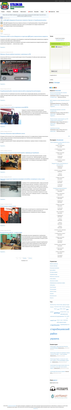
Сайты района (53, 278)
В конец (30, 258)
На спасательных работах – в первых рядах (11, 232)
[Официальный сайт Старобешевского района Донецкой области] (14, 6)
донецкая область (63, 311)
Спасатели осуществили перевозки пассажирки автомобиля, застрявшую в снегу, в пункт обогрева (22, 179)
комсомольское (64, 314)
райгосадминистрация (61, 322)
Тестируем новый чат (60, 39)
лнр (65, 316)
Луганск (52, 306)
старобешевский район (59, 331)
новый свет (53, 320)
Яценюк (55, 308)
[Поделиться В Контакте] (1, 28)
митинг (67, 316)
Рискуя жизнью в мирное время (8, 206)
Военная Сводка (59, 304)
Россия (63, 306)
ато (58, 309)
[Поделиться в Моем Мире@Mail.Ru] (1, 23)
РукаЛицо (67, 306)
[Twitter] (51, 88)
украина (54, 338)
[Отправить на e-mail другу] (1, 33)
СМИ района (52, 285)
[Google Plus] (56, 88)
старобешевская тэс (64, 324)
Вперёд (24, 258)
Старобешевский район (12, 405)
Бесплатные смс (53, 295)
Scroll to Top (35, 408)
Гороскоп (52, 293)
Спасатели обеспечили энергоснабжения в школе (12, 133)
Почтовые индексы (53, 272)
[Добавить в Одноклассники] (1, 25)
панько (61, 320)
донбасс (51, 311)
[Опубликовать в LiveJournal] (1, 20)
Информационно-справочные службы (57, 282)
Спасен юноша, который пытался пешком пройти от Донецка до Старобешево (19, 152)
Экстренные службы (54, 280)
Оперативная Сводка (58, 306)
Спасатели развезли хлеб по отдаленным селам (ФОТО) (14, 107)
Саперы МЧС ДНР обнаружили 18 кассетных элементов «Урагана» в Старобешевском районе (23, 20)
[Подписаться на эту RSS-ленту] (68, 136)
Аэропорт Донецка (53, 265)
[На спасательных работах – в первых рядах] (10, 249)
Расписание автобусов (54, 268)
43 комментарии (53, 97)
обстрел (58, 320)
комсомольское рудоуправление (57, 316)
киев (68, 311)
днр (67, 309)
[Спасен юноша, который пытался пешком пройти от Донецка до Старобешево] (10, 169)
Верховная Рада (53, 304)
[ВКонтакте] (50, 88)
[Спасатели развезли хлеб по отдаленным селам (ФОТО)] (10, 124)
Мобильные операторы (54, 276)
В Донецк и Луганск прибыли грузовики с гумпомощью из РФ (15, 54)
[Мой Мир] (54, 88)
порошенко (65, 320)
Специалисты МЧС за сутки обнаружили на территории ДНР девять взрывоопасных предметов (24, 36)
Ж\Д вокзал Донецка (54, 263)
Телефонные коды (53, 274)
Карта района (52, 270)
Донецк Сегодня (66, 304)
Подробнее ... (3, 47)
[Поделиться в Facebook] (1, 18)
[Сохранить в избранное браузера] (1, 31)
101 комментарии (56, 104)
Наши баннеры (53, 287)
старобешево (55, 325)
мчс (67, 318)
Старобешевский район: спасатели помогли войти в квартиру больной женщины (20, 91)
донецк (57, 313)
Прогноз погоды (53, 291)
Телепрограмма (53, 289)
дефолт (64, 308)
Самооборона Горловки (55, 128)
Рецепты (51, 297)
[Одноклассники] (53, 88)
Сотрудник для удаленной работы (60, 188)
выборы (61, 308)
